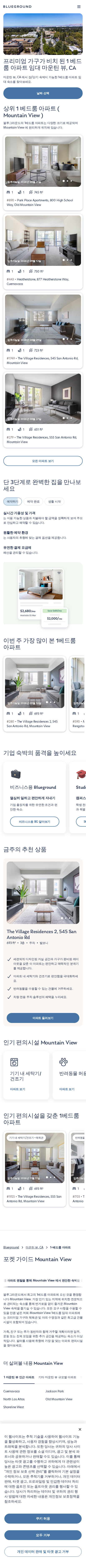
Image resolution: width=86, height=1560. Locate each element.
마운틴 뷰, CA (34, 1247)
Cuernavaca (11, 1391)
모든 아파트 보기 (43, 461)
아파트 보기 (17, 1089)
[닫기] (80, 1429)
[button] (79, 6)
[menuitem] (19, 1379)
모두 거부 (43, 1535)
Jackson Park (55, 1391)
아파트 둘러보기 (43, 1018)
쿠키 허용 (43, 1518)
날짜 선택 (43, 93)
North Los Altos (14, 1399)
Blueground (11, 1247)
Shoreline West (13, 1407)
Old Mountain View (59, 1399)
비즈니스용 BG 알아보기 (35, 822)
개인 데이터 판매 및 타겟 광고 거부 (43, 1551)
